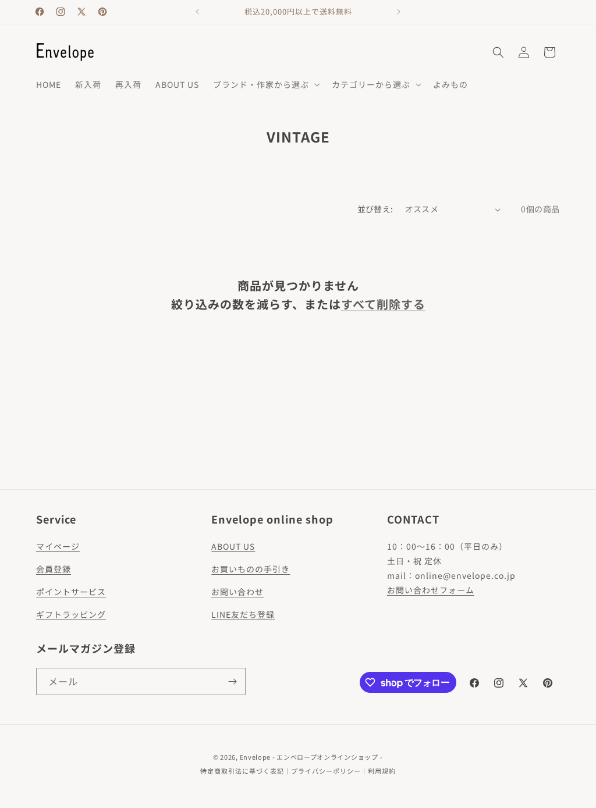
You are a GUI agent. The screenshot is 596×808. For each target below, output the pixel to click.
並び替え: (375, 209)
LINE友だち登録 (243, 614)
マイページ (58, 546)
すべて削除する (383, 304)
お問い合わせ (237, 591)
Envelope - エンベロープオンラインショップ (309, 756)
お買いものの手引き (250, 569)
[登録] (232, 681)
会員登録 (53, 569)
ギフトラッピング (71, 614)
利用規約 (382, 770)
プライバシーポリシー (326, 770)
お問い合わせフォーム (430, 590)
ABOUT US (233, 546)
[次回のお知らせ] (398, 12)
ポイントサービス (71, 591)
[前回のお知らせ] (197, 12)
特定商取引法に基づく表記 (242, 770)
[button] (265, 84)
